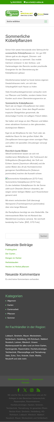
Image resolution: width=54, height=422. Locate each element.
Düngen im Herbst (13, 258)
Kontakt (25, 382)
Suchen (43, 236)
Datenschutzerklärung (18, 379)
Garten (10, 305)
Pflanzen (11, 314)
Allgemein (11, 301)
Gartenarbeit (12, 309)
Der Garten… (11, 254)
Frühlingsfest (11, 249)
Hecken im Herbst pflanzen (17, 266)
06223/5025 (17, 2)
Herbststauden (11, 262)
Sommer (11, 318)
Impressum (38, 379)
